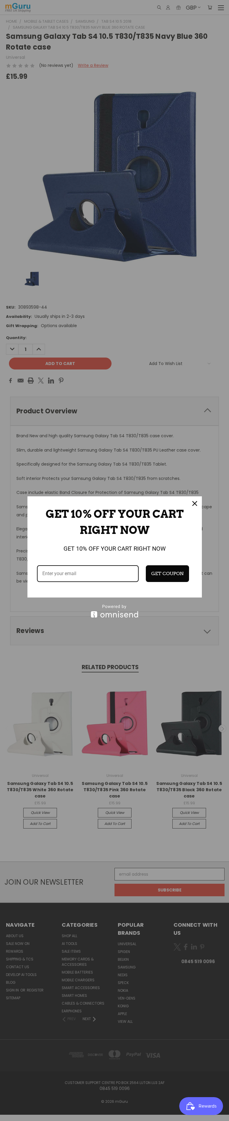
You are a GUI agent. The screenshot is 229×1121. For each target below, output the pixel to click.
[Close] (195, 503)
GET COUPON (167, 573)
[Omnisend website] (114, 611)
